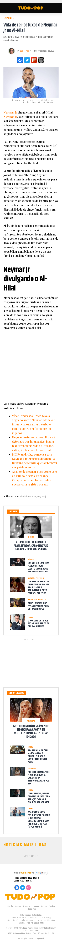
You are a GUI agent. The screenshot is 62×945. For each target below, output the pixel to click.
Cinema (36, 906)
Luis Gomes (24, 51)
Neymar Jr (10, 112)
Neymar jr (41, 496)
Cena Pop (32, 909)
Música (44, 906)
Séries (52, 906)
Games (18, 906)
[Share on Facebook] (20, 60)
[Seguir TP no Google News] (31, 875)
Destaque (32, 496)
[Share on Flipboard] (34, 60)
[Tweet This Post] (27, 60)
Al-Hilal (23, 496)
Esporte (26, 906)
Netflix (10, 906)
